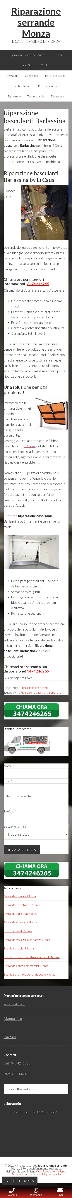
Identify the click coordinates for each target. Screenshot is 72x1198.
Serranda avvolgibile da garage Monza (27, 939)
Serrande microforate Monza (22, 905)
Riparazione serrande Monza (36, 22)
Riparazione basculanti (34, 687)
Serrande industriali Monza (20, 913)
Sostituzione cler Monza (19, 948)
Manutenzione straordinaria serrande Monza (32, 957)
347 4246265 (20, 1063)
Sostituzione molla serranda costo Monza (29, 974)
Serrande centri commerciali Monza (26, 965)
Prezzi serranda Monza (18, 931)
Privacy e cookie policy (25, 1174)
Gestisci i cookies (20, 1180)
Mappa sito (13, 1018)
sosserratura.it (14, 1004)
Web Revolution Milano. (51, 1171)
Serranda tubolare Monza (20, 896)
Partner (10, 1037)
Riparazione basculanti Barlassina (40, 692)
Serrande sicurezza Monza (20, 922)
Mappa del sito (51, 1174)
